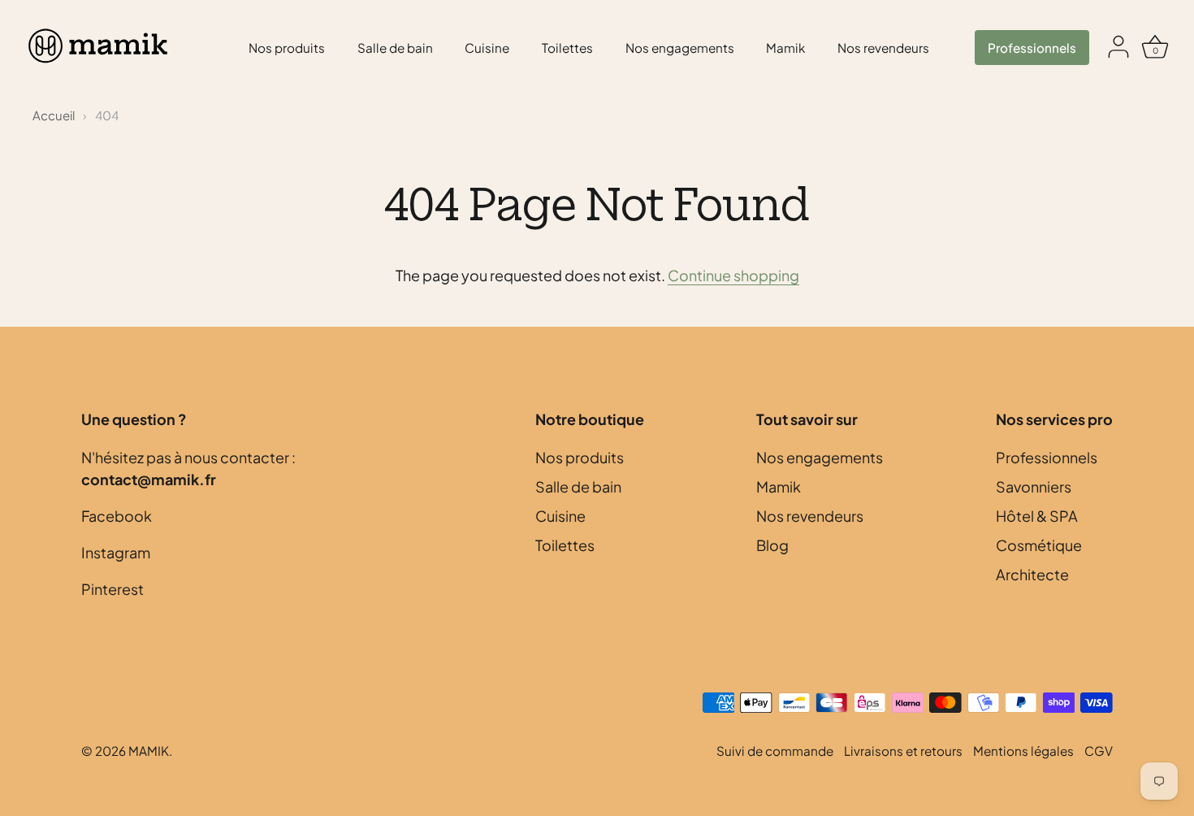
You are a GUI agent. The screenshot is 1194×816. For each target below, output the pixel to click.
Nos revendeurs (883, 47)
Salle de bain (395, 47)
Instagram (115, 552)
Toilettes (567, 47)
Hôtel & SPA (1037, 515)
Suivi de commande (774, 750)
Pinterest (112, 588)
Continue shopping (733, 275)
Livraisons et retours (903, 750)
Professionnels (1032, 47)
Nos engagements (679, 47)
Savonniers (1033, 486)
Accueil (53, 115)
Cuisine (487, 47)
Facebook (116, 515)
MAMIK (148, 750)
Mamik (785, 47)
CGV (1098, 750)
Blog (772, 545)
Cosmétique (1039, 545)
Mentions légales (1023, 750)
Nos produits (287, 47)
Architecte (1032, 574)
